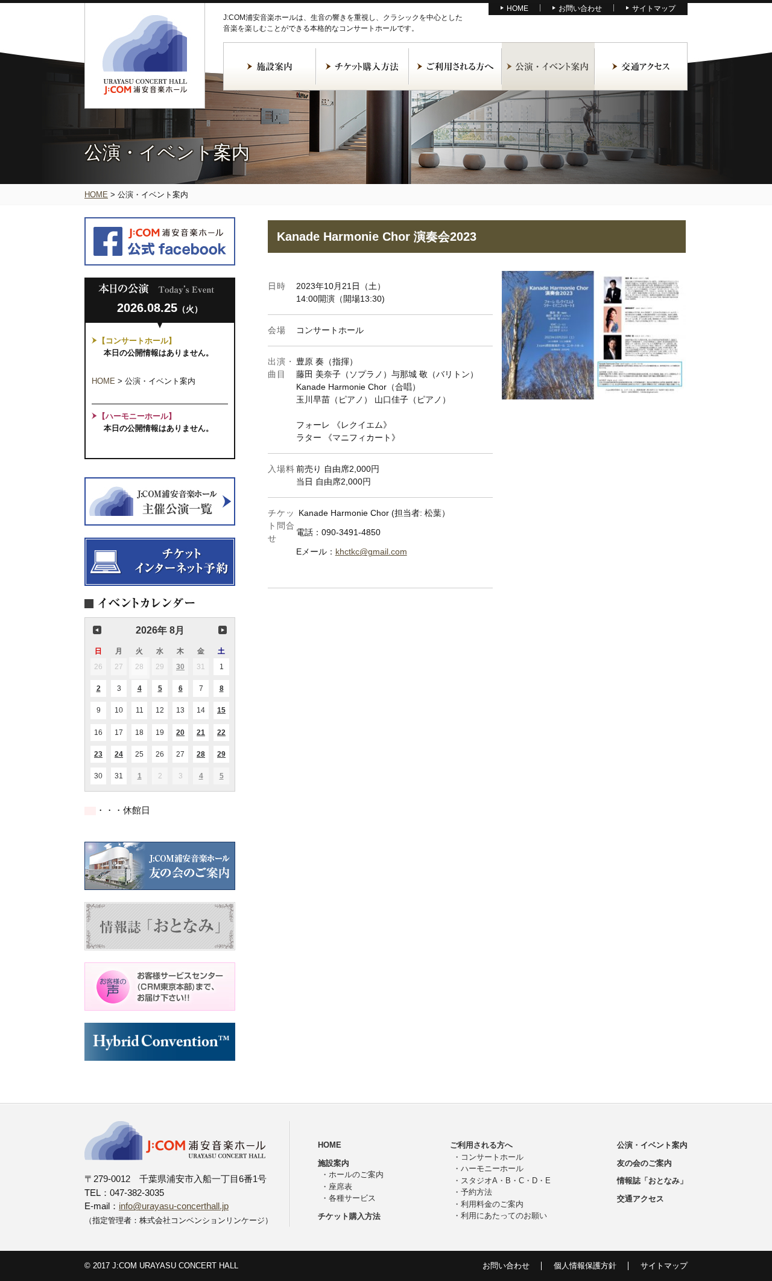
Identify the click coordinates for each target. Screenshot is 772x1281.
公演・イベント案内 (548, 66)
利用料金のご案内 (492, 1204)
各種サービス (352, 1198)
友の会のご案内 (644, 1163)
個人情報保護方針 (585, 1265)
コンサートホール (492, 1157)
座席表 (340, 1186)
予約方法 (476, 1192)
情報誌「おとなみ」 (652, 1180)
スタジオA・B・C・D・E (506, 1180)
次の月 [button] (223, 630)
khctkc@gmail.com (371, 551)
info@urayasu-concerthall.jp (174, 1206)
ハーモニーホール (492, 1168)
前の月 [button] (97, 630)
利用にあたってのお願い (504, 1215)
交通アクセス (641, 66)
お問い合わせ (580, 8)
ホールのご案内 (356, 1174)
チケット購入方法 (362, 66)
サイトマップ (654, 8)
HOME (517, 8)
